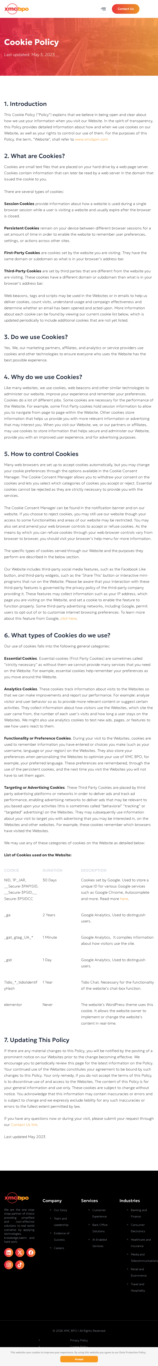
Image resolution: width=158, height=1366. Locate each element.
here (124, 898)
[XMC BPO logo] (16, 8)
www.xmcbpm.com (91, 139)
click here (68, 618)
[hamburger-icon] (103, 9)
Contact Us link (24, 1124)
